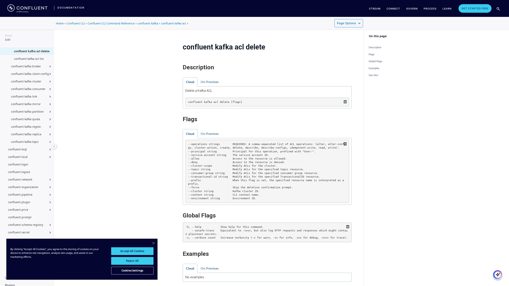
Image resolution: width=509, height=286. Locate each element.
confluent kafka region (26, 127)
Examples (374, 68)
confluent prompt (19, 217)
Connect (393, 8)
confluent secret (19, 232)
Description (375, 47)
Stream (375, 8)
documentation (71, 7)
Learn (447, 8)
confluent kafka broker (26, 66)
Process (430, 8)
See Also (373, 75)
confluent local (18, 157)
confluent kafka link (24, 96)
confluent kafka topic (25, 142)
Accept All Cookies (132, 251)
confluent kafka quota (25, 119)
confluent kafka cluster (26, 81)
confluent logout (19, 172)
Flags (371, 54)
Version (8, 35)
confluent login (18, 164)
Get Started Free (475, 8)
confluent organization (23, 187)
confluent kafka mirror (26, 104)
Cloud (190, 82)
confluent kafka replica (26, 134)
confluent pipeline (20, 194)
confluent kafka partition (27, 111)
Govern (412, 8)
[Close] (153, 243)
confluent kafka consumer (28, 89)
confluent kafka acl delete (32, 51)
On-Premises (210, 82)
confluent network (20, 179)
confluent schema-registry (25, 225)
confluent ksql (17, 149)
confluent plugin (19, 202)
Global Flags (375, 61)
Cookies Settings (132, 270)
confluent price (18, 210)
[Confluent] (27, 8)
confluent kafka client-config (30, 74)
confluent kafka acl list (29, 59)
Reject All (132, 261)
